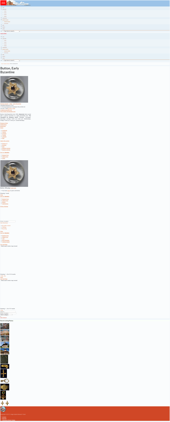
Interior (5, 12)
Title (3, 239)
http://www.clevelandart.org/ (7, 111)
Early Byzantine (17, 104)
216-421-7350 (11, 108)
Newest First (5, 155)
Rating (3, 202)
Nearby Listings (6, 150)
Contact (4, 417)
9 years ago (13, 188)
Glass (10, 104)
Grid (3, 244)
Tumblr (4, 135)
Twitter (4, 132)
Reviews (4, 145)
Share (1, 128)
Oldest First (5, 157)
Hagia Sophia (4, 9)
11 (4, 276)
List (1, 244)
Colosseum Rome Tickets (8, 420)
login (8, 190)
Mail (3, 138)
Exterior (5, 14)
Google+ (4, 133)
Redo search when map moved (9, 246)
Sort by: (4, 152)
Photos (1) (4, 143)
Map (3, 146)
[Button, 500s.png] (14, 186)
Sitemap (4, 418)
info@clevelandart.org (6, 110)
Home (2, 63)
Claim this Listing (4, 141)
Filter (1, 195)
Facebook (4, 130)
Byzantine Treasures (7, 21)
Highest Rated (5, 242)
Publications (3, 124)
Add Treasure (6, 23)
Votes (3, 158)
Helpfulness (5, 204)
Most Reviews (5, 240)
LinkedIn (4, 136)
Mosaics (5, 16)
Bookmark (3, 126)
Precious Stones (4, 104)
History (5, 40)
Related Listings (6, 148)
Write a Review (4, 206)
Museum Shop (4, 123)
